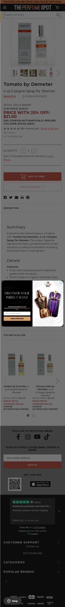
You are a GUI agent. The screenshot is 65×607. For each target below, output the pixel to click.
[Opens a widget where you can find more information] (12, 601)
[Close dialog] (61, 282)
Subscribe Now (17, 318)
